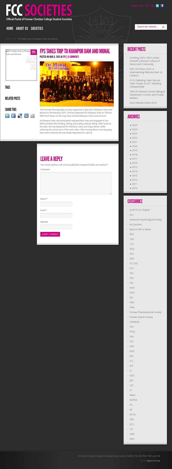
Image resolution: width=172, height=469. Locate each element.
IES (131, 365)
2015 (133, 167)
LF (131, 390)
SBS (132, 419)
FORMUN (134, 322)
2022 (133, 137)
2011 (133, 184)
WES (132, 439)
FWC (132, 346)
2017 (133, 158)
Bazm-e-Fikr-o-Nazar (140, 229)
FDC (132, 273)
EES (132, 253)
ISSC (132, 375)
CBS (132, 239)
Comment (45, 169)
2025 (133, 125)
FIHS (132, 288)
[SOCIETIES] (37, 29)
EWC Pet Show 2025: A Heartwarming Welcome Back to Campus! (146, 72)
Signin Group (153, 461)
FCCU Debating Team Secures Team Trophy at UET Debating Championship (145, 83)
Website (44, 222)
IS (131, 370)
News (132, 395)
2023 (133, 133)
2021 (133, 142)
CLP (132, 244)
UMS (132, 434)
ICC (132, 361)
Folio (132, 307)
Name (44, 199)
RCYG (133, 414)
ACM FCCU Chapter (140, 210)
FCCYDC (134, 263)
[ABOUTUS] (22, 29)
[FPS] (34, 52)
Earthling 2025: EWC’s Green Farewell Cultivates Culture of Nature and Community (145, 61)
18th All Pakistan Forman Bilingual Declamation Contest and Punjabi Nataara (147, 94)
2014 (133, 171)
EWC (132, 258)
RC (131, 409)
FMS (132, 302)
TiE (131, 429)
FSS (132, 341)
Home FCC (138, 5)
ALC (132, 214)
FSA (132, 336)
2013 (133, 175)
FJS (131, 297)
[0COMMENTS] (73, 56)
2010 (133, 188)
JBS (131, 380)
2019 (133, 150)
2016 (133, 163)
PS (131, 404)
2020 (133, 146)
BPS (132, 234)
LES (132, 385)
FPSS (132, 331)
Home (8, 39)
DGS (132, 249)
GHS (132, 351)
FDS (132, 278)
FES (132, 283)
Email (43, 210)
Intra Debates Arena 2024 (143, 102)
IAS (131, 356)
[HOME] (10, 29)
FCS (132, 268)
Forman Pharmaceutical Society (146, 312)
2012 (133, 179)
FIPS (132, 292)
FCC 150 (149, 5)
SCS (132, 424)
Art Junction (136, 224)
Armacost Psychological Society (146, 219)
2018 (133, 154)
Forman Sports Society (141, 317)
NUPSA (133, 400)
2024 (133, 129)
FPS (14, 39)
